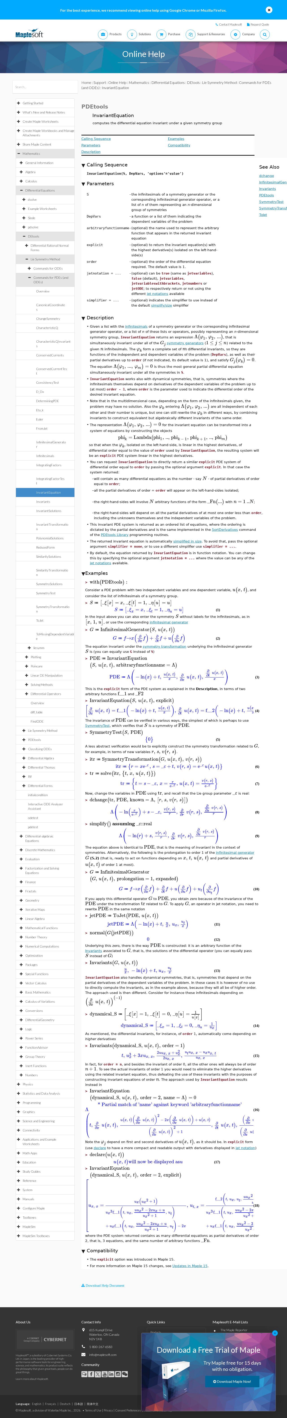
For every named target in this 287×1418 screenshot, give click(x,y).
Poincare (37, 666)
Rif (30, 776)
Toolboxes (29, 1217)
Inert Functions (36, 1066)
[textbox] (208, 337)
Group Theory (35, 1057)
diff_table (37, 712)
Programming (32, 1102)
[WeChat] (125, 1374)
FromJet (42, 428)
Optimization (34, 955)
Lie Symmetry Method (45, 259)
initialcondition (38, 795)
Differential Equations (40, 190)
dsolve (32, 199)
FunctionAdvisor (36, 1047)
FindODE (37, 721)
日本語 (78, 1404)
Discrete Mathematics (40, 850)
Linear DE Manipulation (47, 675)
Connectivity (31, 1130)
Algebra (30, 172)
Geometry (32, 900)
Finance (30, 882)
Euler (39, 419)
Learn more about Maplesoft (32, 1379)
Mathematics (31, 153)
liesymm (38, 648)
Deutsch (65, 1404)
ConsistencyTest (47, 382)
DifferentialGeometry (39, 1020)
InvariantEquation (48, 492)
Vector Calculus (36, 983)
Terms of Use (93, 1410)
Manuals (28, 1199)
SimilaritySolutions (48, 556)
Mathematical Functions (41, 928)
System (28, 1190)
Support (99, 82)
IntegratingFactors (48, 465)
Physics (28, 1084)
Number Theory (36, 937)
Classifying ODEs (40, 749)
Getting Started (33, 103)
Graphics (29, 1112)
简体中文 (92, 1404)
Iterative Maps (35, 909)
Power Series (34, 1038)
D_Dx (40, 392)
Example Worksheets (42, 209)
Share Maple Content (37, 144)
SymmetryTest (46, 593)
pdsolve (33, 227)
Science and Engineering (38, 1121)
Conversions (34, 1011)
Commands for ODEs (48, 268)
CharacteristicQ (47, 328)
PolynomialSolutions (50, 538)
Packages (31, 965)
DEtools (33, 236)
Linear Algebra (35, 919)
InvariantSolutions (48, 511)
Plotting (36, 657)
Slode (31, 218)
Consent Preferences (128, 1410)
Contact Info (91, 1322)
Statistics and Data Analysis (41, 1093)
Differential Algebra (41, 758)
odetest (33, 818)
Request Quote (260, 24)
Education (29, 1162)
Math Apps (30, 1153)
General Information (39, 163)
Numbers (31, 1075)
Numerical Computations (42, 946)
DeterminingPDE (47, 401)
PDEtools (34, 740)
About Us (23, 1322)
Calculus (31, 181)
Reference (29, 1181)
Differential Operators (46, 694)
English (36, 1404)
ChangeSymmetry (48, 318)
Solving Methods (42, 684)
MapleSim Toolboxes (36, 1236)
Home (86, 82)
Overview (42, 291)
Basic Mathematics (38, 992)
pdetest (33, 827)
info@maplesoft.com (103, 1355)
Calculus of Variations (40, 1001)
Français (50, 1404)
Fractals (30, 891)
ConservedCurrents (50, 355)
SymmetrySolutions (49, 584)
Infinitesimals (45, 456)
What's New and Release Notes (44, 112)
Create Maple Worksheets (41, 121)
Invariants (43, 501)
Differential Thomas (41, 767)
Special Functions (37, 974)
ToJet (39, 620)
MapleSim (29, 1226)
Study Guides (32, 1171)
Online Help (117, 82)
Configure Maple (34, 1208)
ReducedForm (45, 547)
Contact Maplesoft (230, 24)
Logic (28, 1029)
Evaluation (32, 859)
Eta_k (39, 410)
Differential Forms (40, 786)
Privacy (108, 1410)
